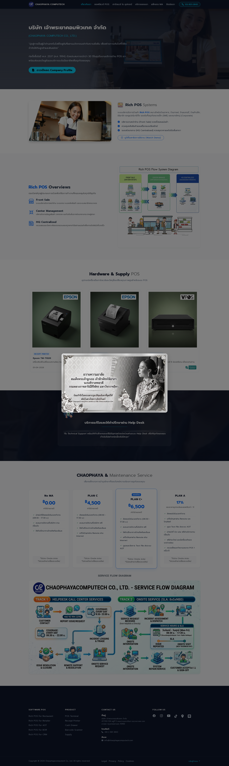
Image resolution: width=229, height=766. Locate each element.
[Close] (163, 358)
